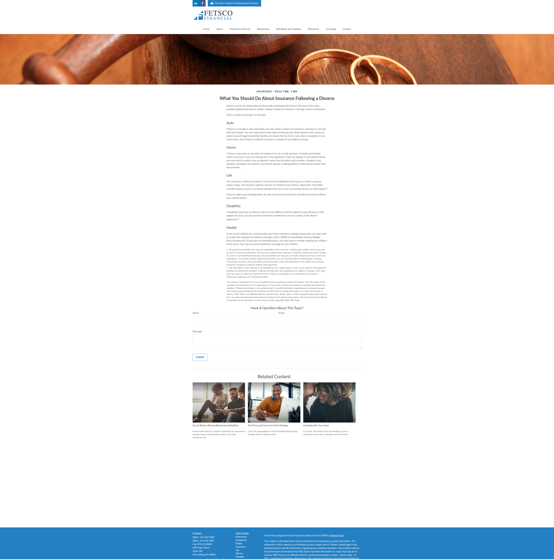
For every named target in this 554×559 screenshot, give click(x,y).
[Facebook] (202, 3)
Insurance (241, 547)
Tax (237, 550)
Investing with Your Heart (316, 425)
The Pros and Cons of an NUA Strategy (268, 425)
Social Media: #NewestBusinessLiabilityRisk (215, 425)
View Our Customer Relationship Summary (236, 3)
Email (281, 313)
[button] (206, 29)
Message (197, 331)
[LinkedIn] (196, 3)
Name (196, 313)
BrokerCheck (337, 535)
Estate (239, 543)
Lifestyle (240, 557)
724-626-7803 (207, 541)
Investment (241, 540)
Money (239, 553)
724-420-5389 (207, 537)
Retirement (241, 537)
